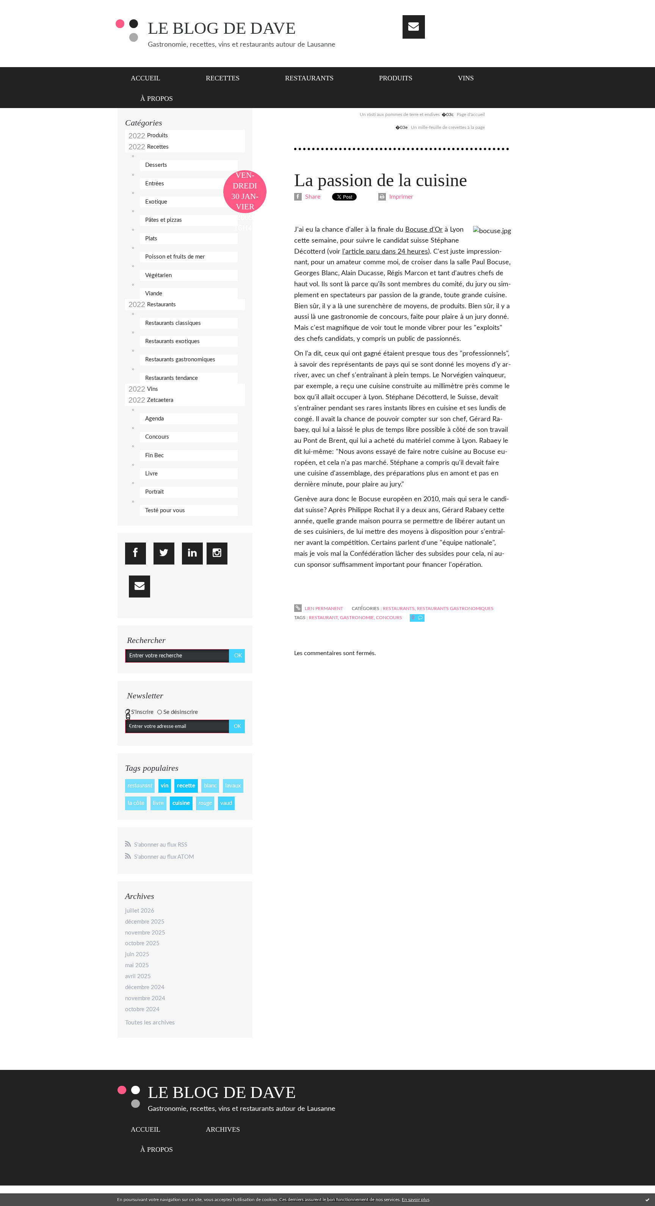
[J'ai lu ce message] (647, 1200)
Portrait (154, 492)
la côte (136, 803)
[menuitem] (150, 77)
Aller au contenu (26, 7)
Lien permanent (323, 608)
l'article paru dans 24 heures (385, 251)
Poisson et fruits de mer (175, 257)
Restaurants (309, 78)
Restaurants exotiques (172, 341)
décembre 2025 (145, 922)
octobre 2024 (142, 1009)
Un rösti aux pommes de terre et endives (400, 114)
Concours (157, 437)
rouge (205, 803)
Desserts (156, 165)
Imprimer (400, 197)
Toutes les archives (150, 1022)
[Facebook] (135, 554)
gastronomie (357, 617)
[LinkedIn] (192, 554)
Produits (395, 78)
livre (158, 803)
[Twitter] (164, 554)
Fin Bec (154, 455)
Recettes (223, 78)
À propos (156, 98)
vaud (226, 803)
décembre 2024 (145, 987)
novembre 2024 (145, 998)
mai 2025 (137, 965)
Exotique (156, 202)
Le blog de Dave (222, 28)
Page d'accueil (471, 114)
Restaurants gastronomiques (180, 359)
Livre (151, 474)
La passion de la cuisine (380, 180)
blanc (210, 786)
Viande (153, 293)
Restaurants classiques (173, 323)
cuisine (181, 803)
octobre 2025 (142, 943)
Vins (466, 78)
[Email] (414, 27)
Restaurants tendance (171, 378)
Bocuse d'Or (424, 229)
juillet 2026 (139, 911)
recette (186, 786)
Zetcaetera (160, 400)
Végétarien (158, 275)
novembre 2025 (145, 933)
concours (389, 617)
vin (164, 786)
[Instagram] (217, 554)
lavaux (233, 786)
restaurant (140, 786)
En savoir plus (415, 1199)
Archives (223, 1129)
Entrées (154, 184)
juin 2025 (137, 954)
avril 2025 (138, 976)
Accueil (145, 78)
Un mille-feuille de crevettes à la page (448, 127)
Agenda (154, 419)
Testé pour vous (165, 510)
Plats (151, 239)
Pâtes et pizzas (163, 220)
